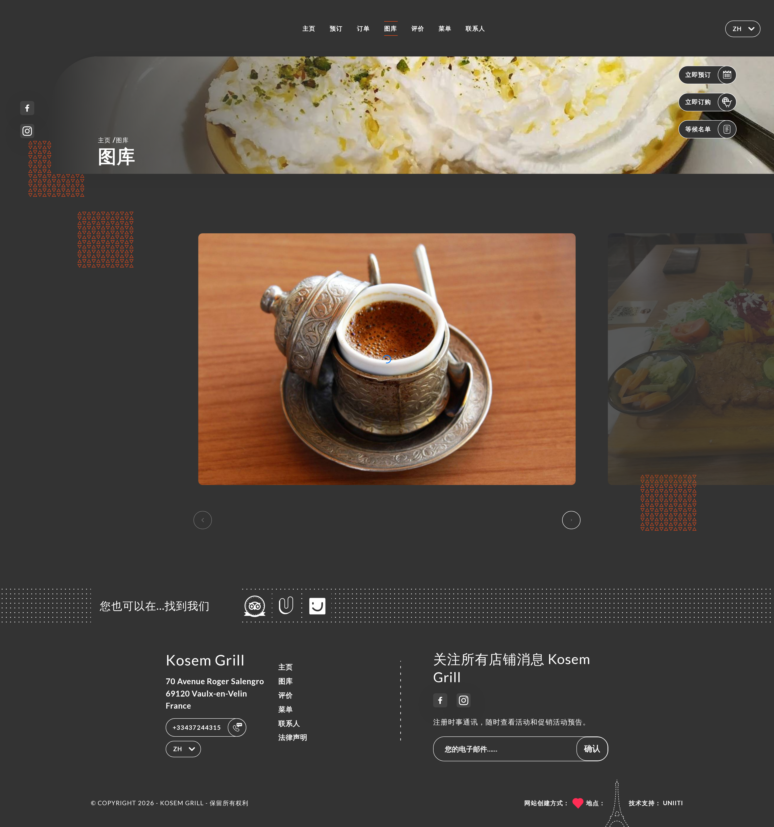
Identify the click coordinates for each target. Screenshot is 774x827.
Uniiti (673, 802)
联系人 (475, 28)
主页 (309, 28)
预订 (336, 28)
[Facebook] (27, 108)
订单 (363, 28)
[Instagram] (27, 131)
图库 (390, 28)
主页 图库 (113, 140)
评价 (417, 28)
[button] (571, 520)
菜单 (445, 28)
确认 (592, 748)
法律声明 (292, 737)
